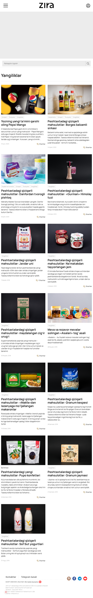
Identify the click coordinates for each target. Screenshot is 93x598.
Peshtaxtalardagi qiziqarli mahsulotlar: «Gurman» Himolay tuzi (70, 194)
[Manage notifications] (6, 592)
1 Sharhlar (41, 280)
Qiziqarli (4, 117)
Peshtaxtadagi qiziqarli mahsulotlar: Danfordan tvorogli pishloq (23, 194)
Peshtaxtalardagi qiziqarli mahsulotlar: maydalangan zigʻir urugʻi (23, 333)
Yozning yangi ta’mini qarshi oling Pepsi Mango (20, 123)
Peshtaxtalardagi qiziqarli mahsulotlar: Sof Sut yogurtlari (22, 542)
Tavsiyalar (12, 117)
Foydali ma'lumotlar (8, 186)
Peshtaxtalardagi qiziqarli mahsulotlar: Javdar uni (18, 262)
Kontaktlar (11, 577)
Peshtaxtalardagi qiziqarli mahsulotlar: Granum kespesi (68, 400)
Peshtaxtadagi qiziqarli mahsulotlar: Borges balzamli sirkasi (67, 124)
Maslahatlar (52, 117)
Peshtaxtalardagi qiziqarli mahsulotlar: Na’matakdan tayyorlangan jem (66, 263)
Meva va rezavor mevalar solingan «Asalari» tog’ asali (67, 331)
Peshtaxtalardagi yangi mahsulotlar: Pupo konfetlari (20, 473)
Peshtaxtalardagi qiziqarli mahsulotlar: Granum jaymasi (68, 473)
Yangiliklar (20, 117)
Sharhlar (42, 144)
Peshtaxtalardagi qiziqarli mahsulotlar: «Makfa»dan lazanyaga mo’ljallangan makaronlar (18, 404)
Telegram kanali (29, 577)
